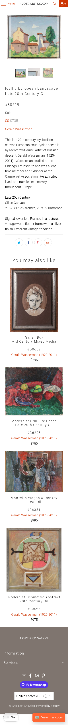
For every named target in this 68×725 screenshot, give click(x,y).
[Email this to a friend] (48, 242)
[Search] (54, 3)
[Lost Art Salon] (34, 3)
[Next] (60, 38)
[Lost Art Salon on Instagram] (37, 676)
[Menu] (2, 3)
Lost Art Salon (26, 705)
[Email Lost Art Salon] (24, 676)
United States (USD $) (31, 696)
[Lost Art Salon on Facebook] (30, 676)
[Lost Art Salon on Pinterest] (43, 676)
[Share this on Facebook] (29, 242)
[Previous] (8, 38)
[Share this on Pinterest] (38, 242)
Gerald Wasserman (18, 129)
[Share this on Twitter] (19, 242)
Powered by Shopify (47, 705)
